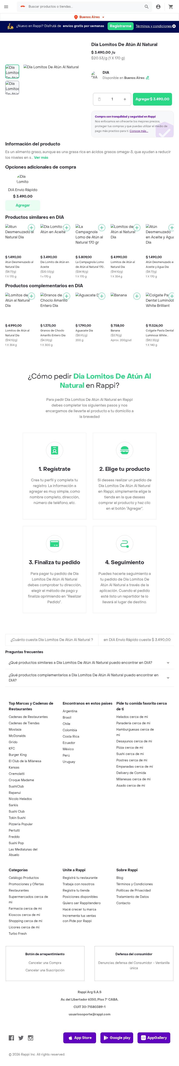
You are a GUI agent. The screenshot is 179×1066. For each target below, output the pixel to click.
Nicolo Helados (20, 799)
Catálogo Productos (24, 878)
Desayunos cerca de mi (134, 741)
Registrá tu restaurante (80, 878)
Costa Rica (71, 737)
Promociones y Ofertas (26, 884)
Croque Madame (21, 780)
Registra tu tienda (76, 890)
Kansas (14, 767)
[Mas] (124, 99)
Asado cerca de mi (130, 786)
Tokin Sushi (17, 818)
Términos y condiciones (154, 26)
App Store (83, 1037)
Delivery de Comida (131, 773)
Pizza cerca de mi (129, 748)
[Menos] (99, 99)
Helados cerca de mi (132, 717)
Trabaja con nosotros (79, 884)
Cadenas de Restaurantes (28, 717)
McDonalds (17, 736)
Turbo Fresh (18, 934)
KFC (12, 749)
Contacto (123, 903)
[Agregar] (31, 227)
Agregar (23, 205)
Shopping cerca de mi (25, 921)
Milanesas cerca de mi (133, 779)
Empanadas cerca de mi (134, 767)
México (68, 749)
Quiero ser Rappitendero (82, 903)
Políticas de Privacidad (133, 890)
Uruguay (69, 762)
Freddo (14, 837)
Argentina (70, 711)
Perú (66, 755)
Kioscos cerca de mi (24, 915)
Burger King (18, 755)
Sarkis (13, 805)
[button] (89, 17)
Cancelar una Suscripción (45, 970)
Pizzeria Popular (21, 824)
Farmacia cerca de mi (25, 909)
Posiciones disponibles (80, 897)
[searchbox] (83, 7)
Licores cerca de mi (24, 927)
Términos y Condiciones (134, 884)
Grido (13, 742)
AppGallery (157, 1037)
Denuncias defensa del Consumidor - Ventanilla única (134, 965)
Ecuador (69, 743)
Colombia (70, 730)
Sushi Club (17, 812)
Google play (120, 1037)
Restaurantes (19, 890)
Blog (119, 878)
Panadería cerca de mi (133, 723)
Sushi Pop (16, 843)
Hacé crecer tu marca (79, 909)
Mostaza (15, 730)
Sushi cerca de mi (130, 754)
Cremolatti (17, 774)
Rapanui (15, 793)
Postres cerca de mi (131, 760)
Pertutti (14, 831)
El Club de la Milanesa (25, 761)
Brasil (67, 718)
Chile (66, 724)
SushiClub (16, 786)
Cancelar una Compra (45, 963)
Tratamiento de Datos (132, 897)
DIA (106, 72)
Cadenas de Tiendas (24, 723)
